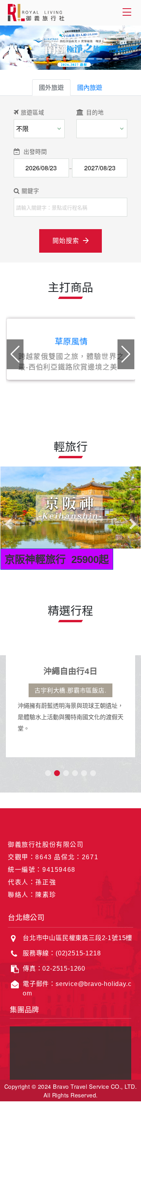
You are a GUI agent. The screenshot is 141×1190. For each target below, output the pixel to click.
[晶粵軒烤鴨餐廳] (111, 1045)
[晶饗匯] (30, 1057)
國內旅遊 (89, 87)
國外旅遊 (51, 87)
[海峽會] (111, 1069)
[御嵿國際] (70, 1032)
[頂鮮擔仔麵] (70, 1045)
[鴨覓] (70, 1057)
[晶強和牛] (111, 1057)
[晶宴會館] (30, 1045)
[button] (126, 354)
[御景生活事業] (70, 1069)
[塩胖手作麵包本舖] (30, 1069)
